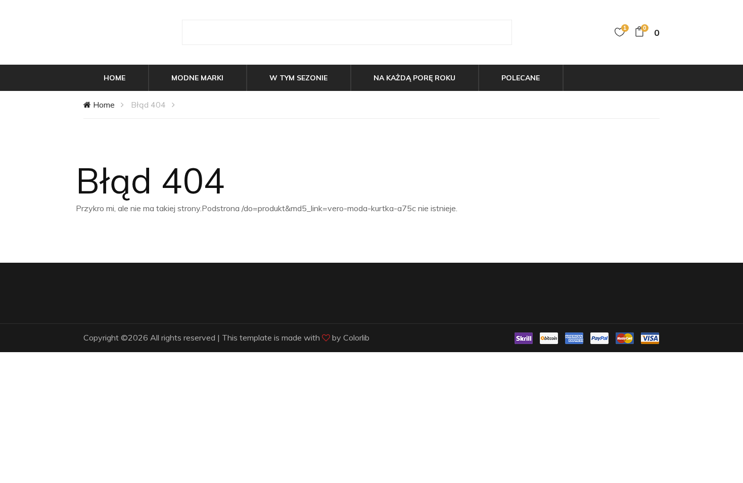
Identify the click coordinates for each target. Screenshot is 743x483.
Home (114, 77)
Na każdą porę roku (414, 77)
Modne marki (197, 77)
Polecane (520, 77)
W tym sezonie (298, 77)
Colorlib (356, 337)
